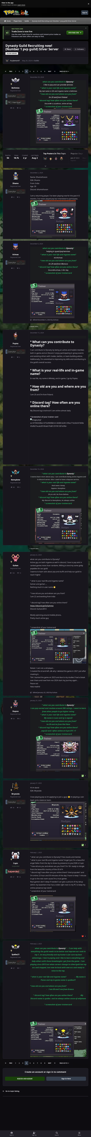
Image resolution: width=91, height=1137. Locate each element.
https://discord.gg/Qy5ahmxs (41, 606)
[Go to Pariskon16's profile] (61, 159)
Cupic (15, 863)
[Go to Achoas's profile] (15, 247)
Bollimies (16, 88)
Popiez (15, 343)
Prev (10, 71)
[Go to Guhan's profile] (15, 558)
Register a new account (25, 1078)
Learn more (4, 4)
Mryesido (16, 794)
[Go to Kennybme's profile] (15, 472)
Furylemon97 (15, 61)
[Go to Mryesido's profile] (15, 786)
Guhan (15, 565)
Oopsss (15, 711)
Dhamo (16, 183)
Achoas (15, 254)
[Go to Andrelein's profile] (51, 159)
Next (49, 71)
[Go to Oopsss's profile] (56, 159)
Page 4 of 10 (63, 71)
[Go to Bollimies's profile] (15, 80)
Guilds (36, 61)
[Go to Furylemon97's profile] (7, 60)
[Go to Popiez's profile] (15, 336)
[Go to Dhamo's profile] (15, 176)
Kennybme (15, 480)
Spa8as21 (16, 954)
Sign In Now (66, 1079)
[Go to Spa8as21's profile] (15, 947)
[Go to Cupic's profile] (15, 855)
